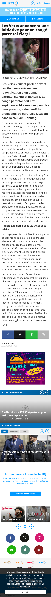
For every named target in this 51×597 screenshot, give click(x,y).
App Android (38, 549)
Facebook (10, 538)
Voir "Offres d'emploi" (38, 514)
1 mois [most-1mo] (24, 431)
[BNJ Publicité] (7, 562)
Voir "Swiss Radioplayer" (13, 514)
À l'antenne (38, 19)
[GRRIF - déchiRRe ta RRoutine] (19, 567)
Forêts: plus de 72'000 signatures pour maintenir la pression (24, 414)
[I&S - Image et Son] (31, 567)
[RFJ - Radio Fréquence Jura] (42, 562)
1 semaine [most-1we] (14, 431)
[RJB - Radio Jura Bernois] (19, 562)
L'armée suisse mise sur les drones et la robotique (25, 453)
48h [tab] (4, 431)
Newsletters (11, 549)
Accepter (25, 592)
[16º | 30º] (32, 0)
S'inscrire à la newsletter (25, 494)
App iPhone (25, 549)
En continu (13, 19)
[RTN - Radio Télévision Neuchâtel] (31, 562)
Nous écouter (44, 3)
